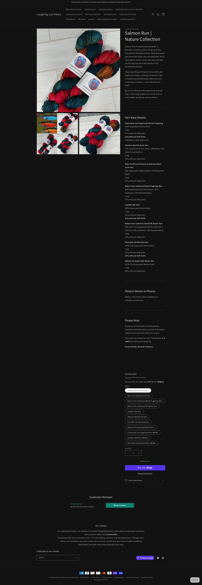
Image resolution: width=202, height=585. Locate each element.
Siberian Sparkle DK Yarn (137, 417)
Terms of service (107, 577)
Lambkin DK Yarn (134, 411)
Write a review (120, 505)
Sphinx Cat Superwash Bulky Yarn (140, 427)
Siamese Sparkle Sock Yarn (138, 390)
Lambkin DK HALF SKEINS (137, 438)
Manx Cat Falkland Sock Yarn (138, 396)
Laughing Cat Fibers (60, 577)
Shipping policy (119, 577)
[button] (152, 14)
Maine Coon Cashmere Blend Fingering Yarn (144, 401)
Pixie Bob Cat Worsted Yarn (138, 422)
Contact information (132, 577)
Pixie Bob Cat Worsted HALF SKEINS (141, 443)
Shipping (128, 377)
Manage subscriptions (101, 579)
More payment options (145, 473)
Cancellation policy (147, 577)
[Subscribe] (76, 557)
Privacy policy (95, 577)
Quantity (128, 448)
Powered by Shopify (72, 577)
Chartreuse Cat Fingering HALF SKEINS (142, 432)
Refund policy (85, 577)
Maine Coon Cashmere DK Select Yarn (142, 406)
